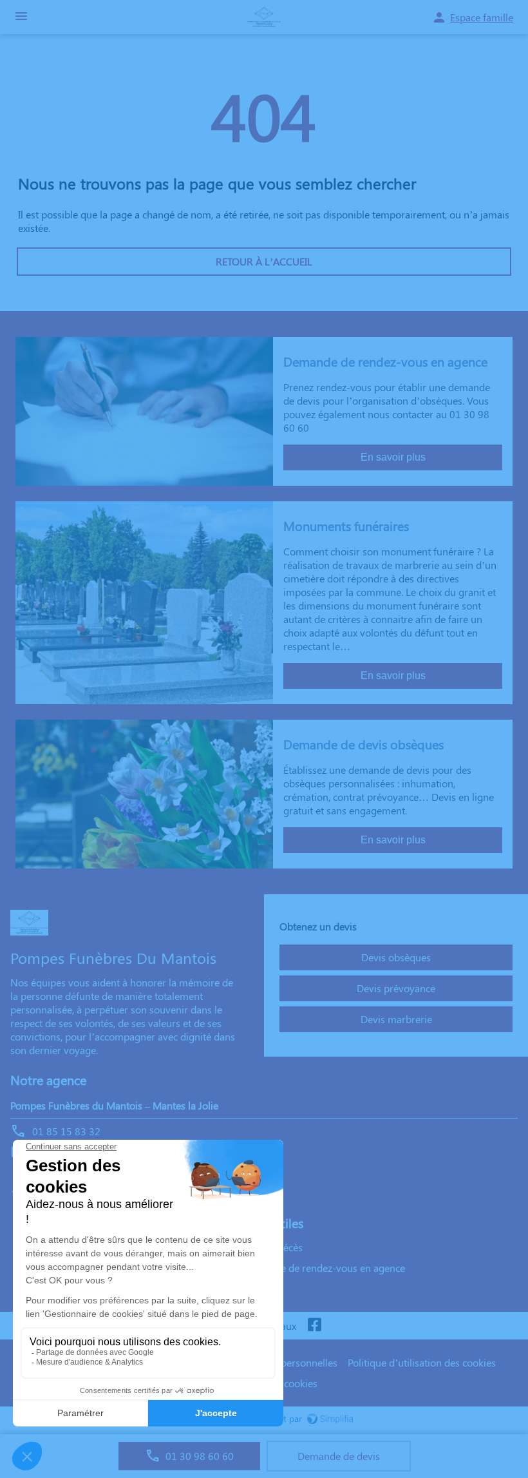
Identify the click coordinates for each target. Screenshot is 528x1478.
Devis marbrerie (396, 1019)
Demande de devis (338, 1456)
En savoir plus (393, 457)
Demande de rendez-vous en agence (324, 1267)
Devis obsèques (396, 957)
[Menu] (21, 17)
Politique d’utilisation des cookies (422, 1362)
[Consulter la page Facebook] (314, 1325)
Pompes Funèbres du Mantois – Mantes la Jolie (114, 1105)
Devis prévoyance (396, 988)
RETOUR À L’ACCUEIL (264, 261)
